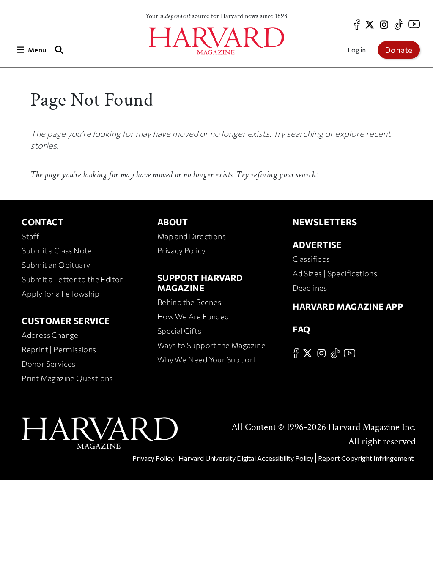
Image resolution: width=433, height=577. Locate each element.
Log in (357, 50)
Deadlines (310, 287)
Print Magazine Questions (67, 378)
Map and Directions (191, 236)
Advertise (317, 245)
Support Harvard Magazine (200, 282)
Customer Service (66, 321)
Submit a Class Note (57, 250)
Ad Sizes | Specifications (335, 273)
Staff (30, 236)
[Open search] (58, 49)
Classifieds (311, 259)
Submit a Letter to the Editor (72, 279)
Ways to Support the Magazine (211, 345)
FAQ (301, 329)
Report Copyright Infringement (366, 458)
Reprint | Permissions (59, 349)
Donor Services (49, 363)
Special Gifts (179, 330)
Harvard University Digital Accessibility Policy (245, 458)
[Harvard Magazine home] (216, 41)
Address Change (50, 335)
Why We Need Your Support (206, 359)
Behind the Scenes (189, 302)
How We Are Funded (193, 316)
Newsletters (325, 222)
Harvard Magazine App (348, 306)
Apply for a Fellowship (60, 293)
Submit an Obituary (56, 264)
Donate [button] (399, 49)
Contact (42, 222)
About (172, 222)
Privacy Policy (181, 250)
